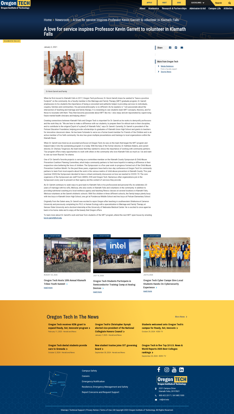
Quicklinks (196, 3)
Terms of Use (106, 410)
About (142, 8)
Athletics (228, 8)
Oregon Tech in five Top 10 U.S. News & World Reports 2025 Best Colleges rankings (162, 349)
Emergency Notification (93, 381)
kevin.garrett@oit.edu (53, 218)
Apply (149, 3)
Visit (164, 3)
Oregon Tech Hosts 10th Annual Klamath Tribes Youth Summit (65, 282)
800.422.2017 (165, 395)
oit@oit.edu (164, 399)
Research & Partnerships (174, 8)
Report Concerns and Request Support (100, 392)
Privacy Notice (92, 410)
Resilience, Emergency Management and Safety (105, 387)
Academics (153, 8)
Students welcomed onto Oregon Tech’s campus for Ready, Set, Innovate (162, 326)
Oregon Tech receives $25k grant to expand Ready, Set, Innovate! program (68, 326)
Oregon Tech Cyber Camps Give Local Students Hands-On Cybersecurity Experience (163, 284)
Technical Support (77, 410)
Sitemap (64, 410)
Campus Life (214, 8)
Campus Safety (89, 370)
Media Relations (167, 66)
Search (218, 2)
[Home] (172, 380)
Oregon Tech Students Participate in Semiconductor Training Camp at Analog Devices (114, 284)
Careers (86, 376)
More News (180, 316)
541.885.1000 (178, 395)
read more (48, 288)
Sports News (166, 72)
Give (179, 3)
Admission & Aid (198, 8)
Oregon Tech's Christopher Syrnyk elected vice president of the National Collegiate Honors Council (114, 328)
